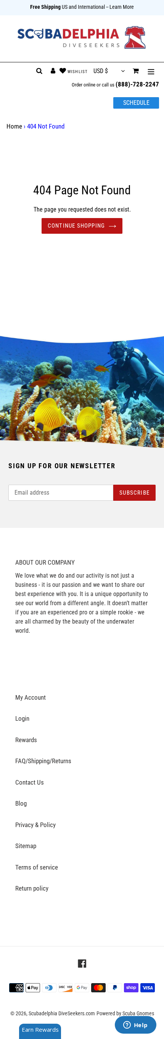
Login (22, 718)
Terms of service (36, 867)
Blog (21, 803)
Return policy (31, 888)
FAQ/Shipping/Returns (43, 761)
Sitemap (25, 846)
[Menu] (151, 71)
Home (14, 126)
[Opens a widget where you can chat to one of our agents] (135, 1025)
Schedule (136, 102)
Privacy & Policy (35, 825)
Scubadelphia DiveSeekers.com (62, 1013)
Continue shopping (76, 225)
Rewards (26, 740)
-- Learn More (120, 7)
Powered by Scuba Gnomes (125, 1013)
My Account (30, 697)
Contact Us (29, 782)
